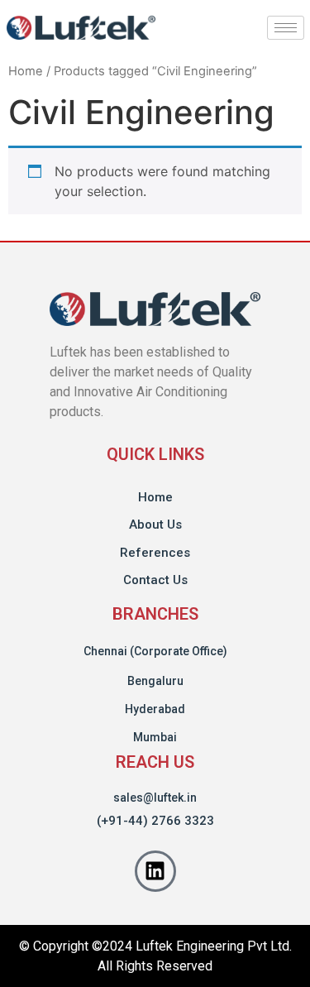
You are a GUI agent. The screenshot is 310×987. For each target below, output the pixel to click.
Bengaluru (155, 681)
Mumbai (155, 737)
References (155, 552)
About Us (155, 524)
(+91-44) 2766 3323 (155, 820)
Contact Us (155, 580)
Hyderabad (155, 709)
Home (25, 71)
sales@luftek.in (155, 797)
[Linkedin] (155, 871)
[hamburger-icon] (285, 28)
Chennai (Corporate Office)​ (155, 651)
